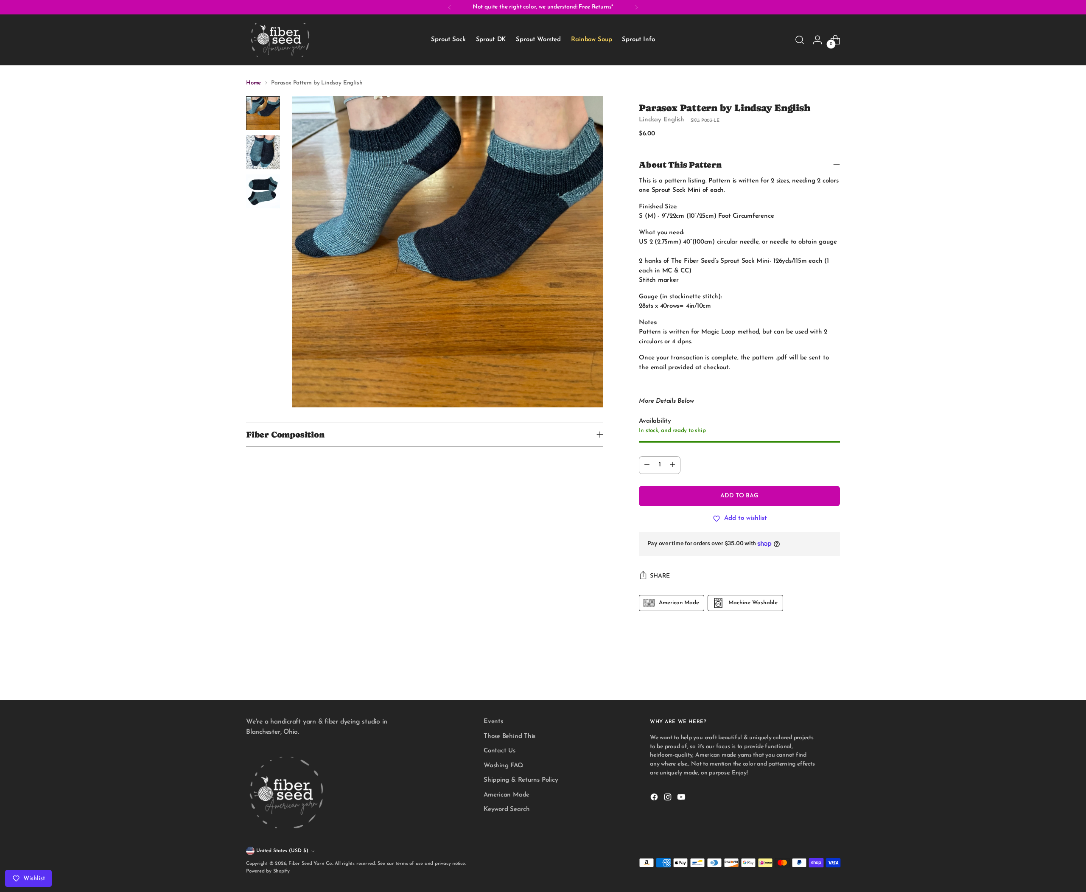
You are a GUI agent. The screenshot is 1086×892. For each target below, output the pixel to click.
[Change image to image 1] (263, 113)
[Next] (636, 7)
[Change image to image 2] (263, 152)
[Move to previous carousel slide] (813, 671)
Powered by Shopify (268, 871)
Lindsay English (661, 120)
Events (493, 721)
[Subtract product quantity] (647, 465)
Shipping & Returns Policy (521, 780)
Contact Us (499, 751)
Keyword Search (507, 809)
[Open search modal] (799, 39)
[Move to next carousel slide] (833, 671)
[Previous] (449, 7)
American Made (506, 795)
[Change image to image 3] (263, 191)
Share (660, 576)
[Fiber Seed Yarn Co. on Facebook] (655, 799)
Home (253, 83)
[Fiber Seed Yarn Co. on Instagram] (668, 799)
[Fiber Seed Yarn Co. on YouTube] (682, 799)
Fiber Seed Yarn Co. (310, 863)
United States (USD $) (282, 850)
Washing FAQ (503, 766)
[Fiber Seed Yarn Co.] (280, 40)
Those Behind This (509, 736)
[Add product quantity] (672, 465)
